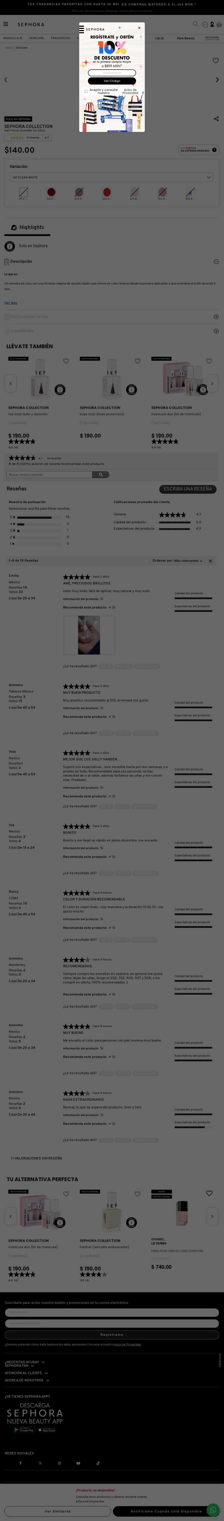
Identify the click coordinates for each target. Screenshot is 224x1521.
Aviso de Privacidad (130, 91)
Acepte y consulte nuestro (114, 91)
